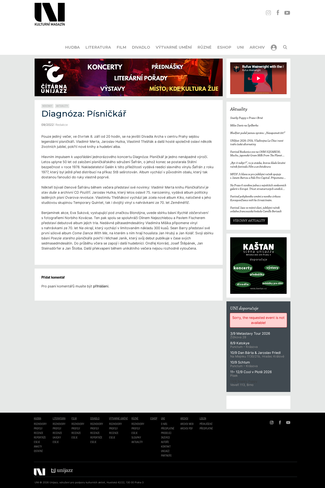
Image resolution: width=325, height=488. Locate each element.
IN (268, 12)
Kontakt (166, 446)
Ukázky (57, 437)
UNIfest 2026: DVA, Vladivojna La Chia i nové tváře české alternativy (256, 142)
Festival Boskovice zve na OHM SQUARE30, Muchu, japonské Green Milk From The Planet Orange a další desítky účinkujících (256, 153)
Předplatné (167, 428)
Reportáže (40, 437)
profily (57, 428)
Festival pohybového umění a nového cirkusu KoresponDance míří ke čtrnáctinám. (255, 198)
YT (287, 12)
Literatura (98, 47)
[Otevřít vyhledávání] (285, 47)
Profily (38, 428)
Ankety (38, 446)
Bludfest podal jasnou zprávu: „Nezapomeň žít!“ (257, 133)
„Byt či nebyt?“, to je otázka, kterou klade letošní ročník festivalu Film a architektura (257, 165)
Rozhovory (40, 424)
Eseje (37, 442)
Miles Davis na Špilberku (244, 125)
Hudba (72, 47)
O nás (164, 424)
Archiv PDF (186, 428)
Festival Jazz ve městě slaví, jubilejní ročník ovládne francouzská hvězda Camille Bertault (256, 209)
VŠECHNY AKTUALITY (249, 221)
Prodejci (166, 433)
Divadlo (141, 47)
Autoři (165, 442)
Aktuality (62, 106)
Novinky (47, 106)
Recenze (38, 433)
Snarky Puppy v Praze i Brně (246, 118)
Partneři (166, 455)
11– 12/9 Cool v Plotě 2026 (251, 372)
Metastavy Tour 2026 (250, 333)
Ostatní (38, 451)
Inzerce (165, 437)
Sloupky (136, 437)
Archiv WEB (187, 424)
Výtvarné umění (174, 47)
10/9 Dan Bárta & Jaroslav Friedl (256, 353)
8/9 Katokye (239, 343)
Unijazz (165, 451)
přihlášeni (100, 286)
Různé (204, 47)
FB (277, 12)
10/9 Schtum (240, 362)
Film (121, 47)
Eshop (224, 47)
